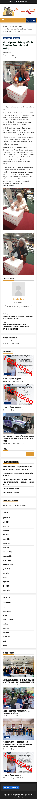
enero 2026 (6, 547)
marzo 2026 (6, 539)
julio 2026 (6, 522)
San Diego (5, 624)
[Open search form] (23, 20)
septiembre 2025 (8, 565)
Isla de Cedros (7, 611)
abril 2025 (6, 586)
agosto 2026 (6, 518)
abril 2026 (6, 535)
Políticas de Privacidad (11, 787)
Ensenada (16, 38)
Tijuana (5, 645)
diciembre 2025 (7, 552)
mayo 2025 (6, 582)
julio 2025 (6, 573)
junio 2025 (6, 577)
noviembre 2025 (7, 556)
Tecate (4, 641)
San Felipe (6, 628)
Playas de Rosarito (8, 620)
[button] (3, 20)
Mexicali (5, 615)
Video (33, 20)
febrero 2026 (7, 543)
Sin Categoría (7, 637)
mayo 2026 (6, 530)
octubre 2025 (7, 560)
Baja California (7, 38)
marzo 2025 (6, 590)
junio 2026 (6, 526)
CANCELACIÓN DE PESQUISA (12, 379)
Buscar (5, 449)
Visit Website (11, 306)
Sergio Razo (7, 52)
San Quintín (6, 632)
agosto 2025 (6, 569)
